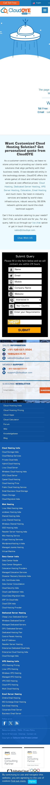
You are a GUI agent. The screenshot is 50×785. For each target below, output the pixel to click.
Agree (32, 781)
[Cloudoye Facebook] (4, 723)
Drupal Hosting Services (12, 540)
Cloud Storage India (10, 452)
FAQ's (20, 730)
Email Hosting (39, 191)
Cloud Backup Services (11, 456)
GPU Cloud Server (10, 475)
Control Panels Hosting (12, 636)
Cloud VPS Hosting (10, 685)
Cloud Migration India (11, 499)
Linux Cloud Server (10, 468)
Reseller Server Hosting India (14, 532)
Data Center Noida (10, 561)
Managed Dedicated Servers (14, 625)
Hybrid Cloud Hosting (11, 464)
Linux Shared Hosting (11, 520)
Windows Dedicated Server (13, 621)
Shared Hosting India (11, 516)
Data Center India (10, 557)
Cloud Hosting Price (10, 483)
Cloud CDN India (9, 604)
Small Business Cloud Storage (15, 491)
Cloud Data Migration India (13, 596)
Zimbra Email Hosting (11, 698)
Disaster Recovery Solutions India (16, 576)
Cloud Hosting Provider (12, 608)
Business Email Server (11, 714)
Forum (6, 424)
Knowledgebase (10, 434)
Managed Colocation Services (14, 572)
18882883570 (16, 354)
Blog (5, 438)
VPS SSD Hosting (10, 681)
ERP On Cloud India (10, 600)
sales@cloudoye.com (24, 230)
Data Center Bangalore (12, 565)
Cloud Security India (10, 588)
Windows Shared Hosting (13, 524)
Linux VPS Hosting (10, 669)
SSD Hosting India (10, 528)
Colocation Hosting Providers (14, 568)
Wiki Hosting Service (11, 536)
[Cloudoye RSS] (16, 723)
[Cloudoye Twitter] (10, 723)
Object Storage (8, 495)
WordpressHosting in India (13, 544)
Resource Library (9, 730)
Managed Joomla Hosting (13, 547)
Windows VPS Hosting (11, 673)
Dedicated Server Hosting (27, 187)
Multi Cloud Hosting (10, 689)
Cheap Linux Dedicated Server (15, 617)
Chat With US (25, 238)
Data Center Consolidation (13, 584)
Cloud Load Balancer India (12, 592)
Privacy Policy (29, 730)
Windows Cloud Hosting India (14, 472)
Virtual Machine (8, 551)
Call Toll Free (9, 3)
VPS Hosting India (10, 661)
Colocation (26, 191)
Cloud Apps (8, 415)
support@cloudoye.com (19, 373)
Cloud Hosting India (12, 406)
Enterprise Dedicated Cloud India (16, 648)
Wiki (5, 429)
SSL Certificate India (11, 580)
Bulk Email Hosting (10, 706)
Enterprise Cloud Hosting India (15, 652)
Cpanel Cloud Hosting (11, 479)
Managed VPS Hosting (11, 677)
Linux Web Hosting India (12, 508)
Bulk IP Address (9, 640)
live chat (36, 223)
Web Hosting (8, 504)
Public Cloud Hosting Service (14, 487)
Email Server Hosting (12, 694)
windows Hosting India (11, 512)
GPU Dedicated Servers (12, 629)
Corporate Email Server (12, 710)
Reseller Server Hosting (12, 644)
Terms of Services (9, 734)
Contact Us (31, 734)
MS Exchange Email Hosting (14, 702)
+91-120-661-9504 (19, 350)
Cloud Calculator (11, 420)
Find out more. (18, 781)
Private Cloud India (10, 460)
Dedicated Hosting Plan (12, 632)
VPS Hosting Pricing (11, 665)
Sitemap (21, 734)
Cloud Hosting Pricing (13, 410)
